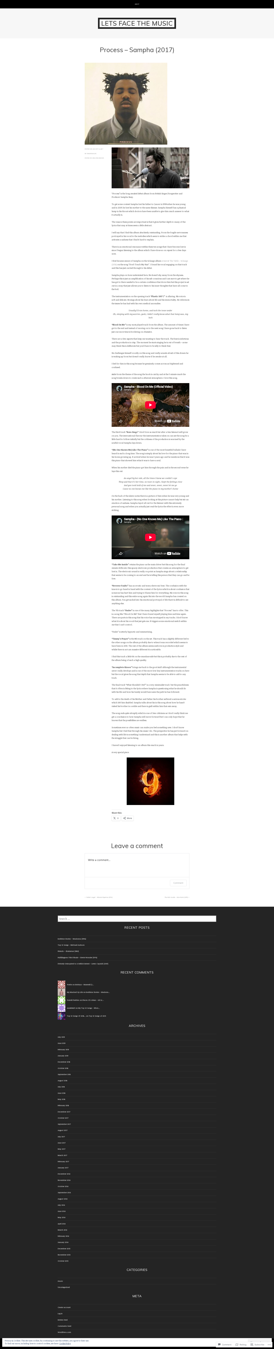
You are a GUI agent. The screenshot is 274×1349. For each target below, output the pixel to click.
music (60, 1281)
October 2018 (63, 1068)
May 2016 (61, 1217)
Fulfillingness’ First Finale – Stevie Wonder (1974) (77, 957)
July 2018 (61, 1086)
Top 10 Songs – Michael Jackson (71, 945)
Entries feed (63, 1320)
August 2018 (62, 1080)
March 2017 (62, 1155)
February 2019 (63, 1049)
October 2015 (63, 1261)
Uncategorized (98, 158)
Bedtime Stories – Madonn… (98, 992)
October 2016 (63, 1186)
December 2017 (64, 1111)
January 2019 (63, 1055)
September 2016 (64, 1192)
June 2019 (61, 1043)
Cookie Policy (65, 1343)
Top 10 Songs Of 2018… (76, 1016)
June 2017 (61, 1143)
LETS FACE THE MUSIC (137, 23)
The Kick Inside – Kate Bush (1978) (176, 897)
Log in (60, 1313)
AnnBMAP (71, 1008)
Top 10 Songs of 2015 (97, 1016)
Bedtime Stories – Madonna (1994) (72, 939)
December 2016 (64, 1174)
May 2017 (61, 1149)
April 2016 (61, 1223)
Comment (178, 882)
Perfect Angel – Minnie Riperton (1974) (99, 897)
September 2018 (64, 1074)
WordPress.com (64, 1332)
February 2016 (63, 1236)
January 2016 (63, 1242)
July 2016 (61, 1205)
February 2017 (63, 1161)
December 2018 (64, 1062)
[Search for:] (137, 919)
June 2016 (61, 1211)
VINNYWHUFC (92, 154)
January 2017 (63, 1167)
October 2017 (63, 1118)
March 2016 (62, 1230)
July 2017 (61, 1136)
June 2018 (61, 1093)
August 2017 (62, 1130)
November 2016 (64, 1180)
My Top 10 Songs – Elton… (89, 1008)
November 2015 (64, 1255)
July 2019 (61, 1037)
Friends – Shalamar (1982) (68, 951)
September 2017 (64, 1124)
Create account (64, 1307)
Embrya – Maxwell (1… (84, 984)
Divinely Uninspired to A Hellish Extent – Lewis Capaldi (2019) (83, 963)
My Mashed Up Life (75, 992)
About (137, 4)
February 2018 (63, 1105)
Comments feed (64, 1326)
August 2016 (62, 1199)
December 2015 (64, 1248)
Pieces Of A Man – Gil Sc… (93, 1000)
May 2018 (61, 1099)
